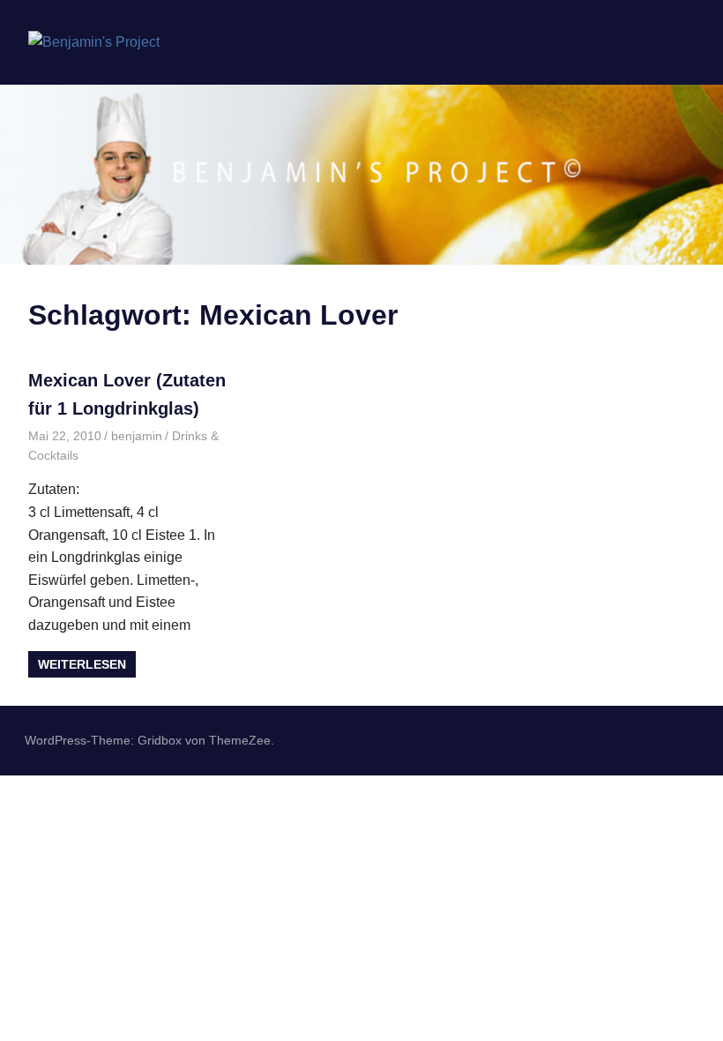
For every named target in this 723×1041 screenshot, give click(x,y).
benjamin (136, 436)
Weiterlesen (82, 664)
